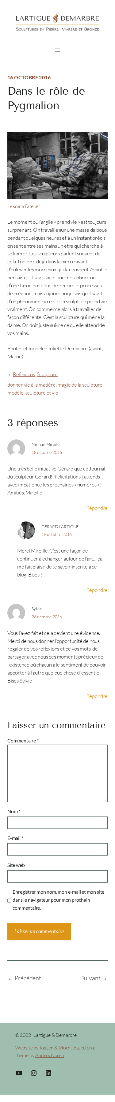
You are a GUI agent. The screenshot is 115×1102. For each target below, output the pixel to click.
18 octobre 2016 (47, 452)
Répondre (97, 508)
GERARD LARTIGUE (60, 526)
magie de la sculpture (79, 384)
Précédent (28, 978)
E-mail (15, 838)
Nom (13, 811)
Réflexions (24, 374)
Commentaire (23, 740)
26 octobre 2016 (47, 616)
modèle (15, 392)
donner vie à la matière (31, 384)
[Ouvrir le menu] (57, 50)
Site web (16, 865)
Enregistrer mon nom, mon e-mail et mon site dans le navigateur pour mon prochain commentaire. (58, 900)
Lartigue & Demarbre (54, 1035)
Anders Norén (49, 1055)
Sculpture (47, 374)
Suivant (91, 978)
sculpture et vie (41, 392)
